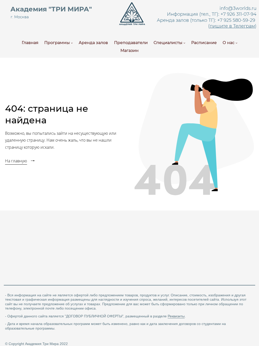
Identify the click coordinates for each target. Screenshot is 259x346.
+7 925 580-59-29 (236, 20)
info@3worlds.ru (238, 8)
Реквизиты (176, 316)
